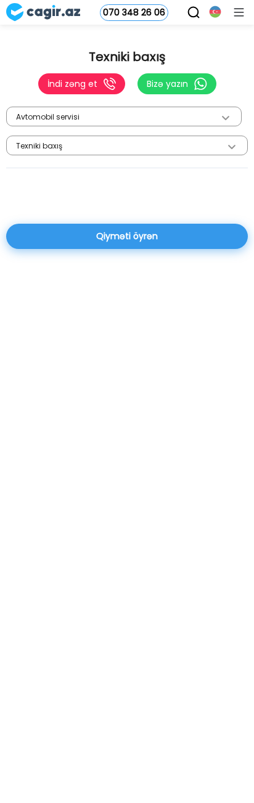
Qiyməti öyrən (127, 236)
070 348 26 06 (134, 12)
